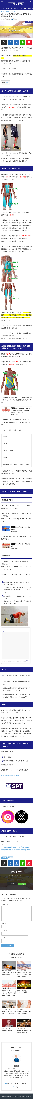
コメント (4, 904)
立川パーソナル (18, 8)
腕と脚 (4, 857)
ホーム (2, 8)
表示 (7, 82)
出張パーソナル (27, 8)
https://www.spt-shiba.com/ (10, 775)
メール (4, 930)
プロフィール (9, 8)
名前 (3, 923)
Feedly (22, 884)
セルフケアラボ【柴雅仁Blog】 (15, 1096)
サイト (3, 938)
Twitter (13, 884)
